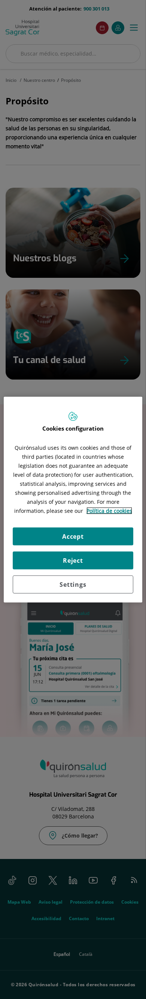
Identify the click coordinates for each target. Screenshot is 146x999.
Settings (73, 584)
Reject (73, 560)
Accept (73, 536)
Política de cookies (109, 510)
